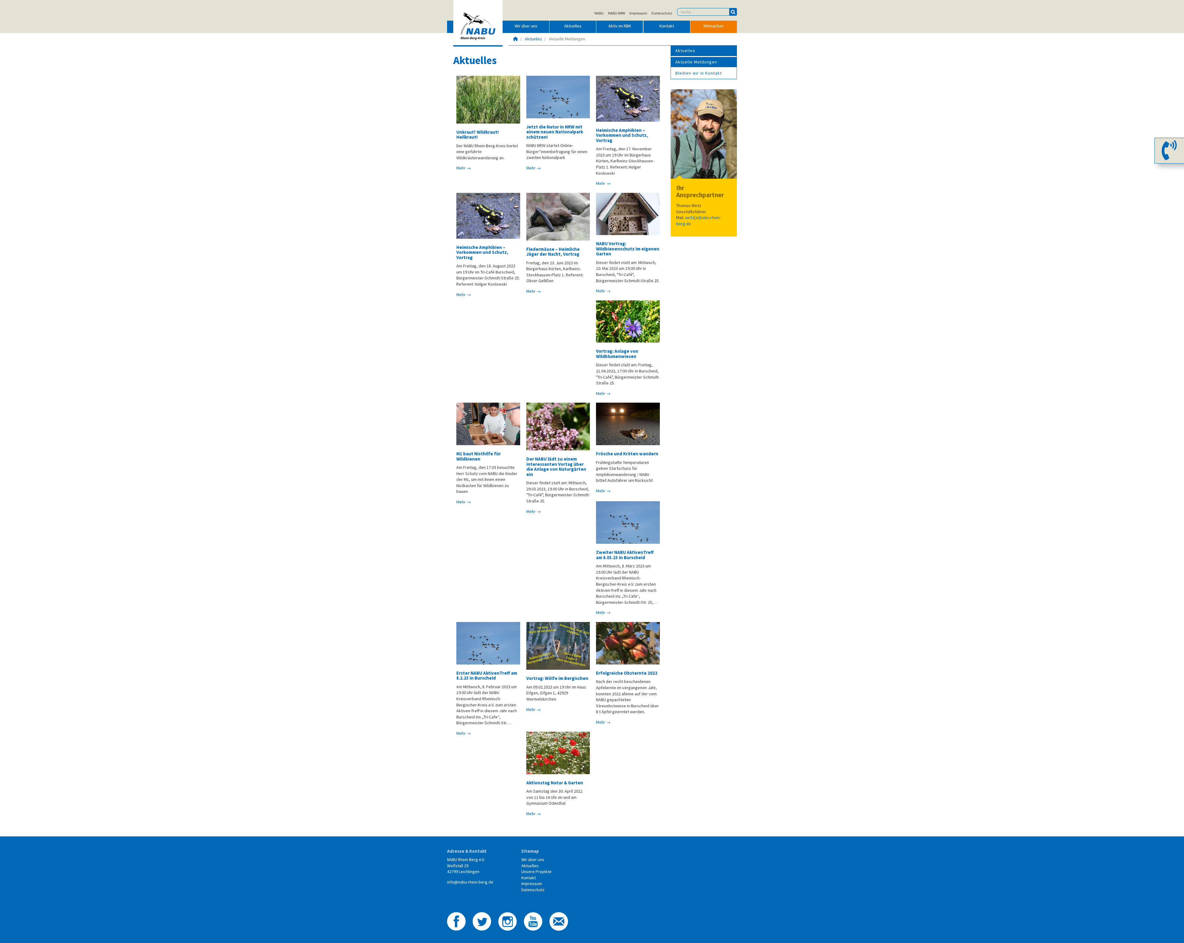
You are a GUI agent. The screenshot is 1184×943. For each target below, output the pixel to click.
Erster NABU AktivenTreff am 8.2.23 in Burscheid (486, 675)
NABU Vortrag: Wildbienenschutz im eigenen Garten (627, 249)
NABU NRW (616, 13)
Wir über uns (526, 26)
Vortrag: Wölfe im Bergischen (557, 678)
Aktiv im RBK (619, 26)
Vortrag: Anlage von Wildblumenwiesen (617, 353)
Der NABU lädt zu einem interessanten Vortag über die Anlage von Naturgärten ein (556, 466)
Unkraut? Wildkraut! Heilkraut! (477, 134)
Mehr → (463, 168)
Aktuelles (573, 26)
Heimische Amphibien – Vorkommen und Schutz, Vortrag (622, 135)
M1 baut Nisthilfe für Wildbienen (478, 456)
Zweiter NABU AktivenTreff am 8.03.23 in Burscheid (625, 554)
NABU (599, 13)
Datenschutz (662, 13)
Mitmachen (714, 26)
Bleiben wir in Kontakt (698, 73)
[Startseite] (515, 39)
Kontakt (667, 26)
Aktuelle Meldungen (696, 62)
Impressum (638, 13)
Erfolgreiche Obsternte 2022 (626, 673)
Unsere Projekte (536, 871)
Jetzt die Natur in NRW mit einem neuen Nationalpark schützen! (554, 132)
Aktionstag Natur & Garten (554, 783)
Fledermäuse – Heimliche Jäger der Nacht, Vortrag (553, 251)
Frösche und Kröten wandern (627, 454)
